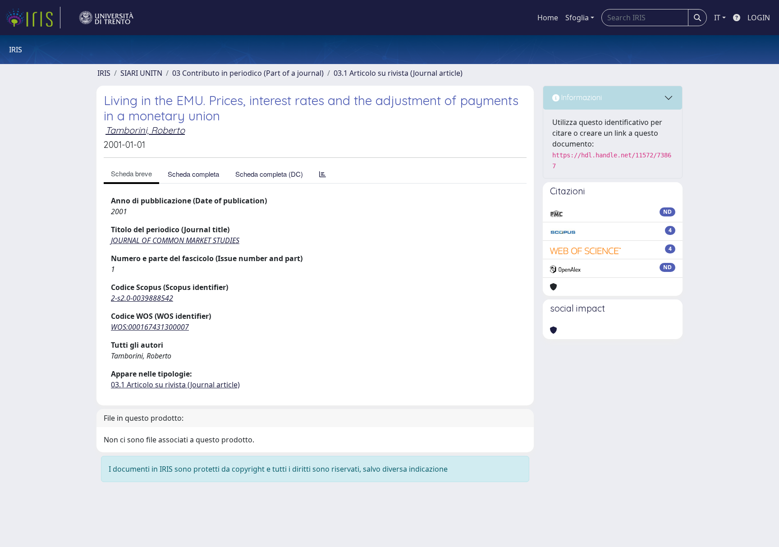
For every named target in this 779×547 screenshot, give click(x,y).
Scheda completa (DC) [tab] (269, 174)
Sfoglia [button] (577, 18)
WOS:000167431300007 (150, 327)
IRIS (103, 73)
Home (547, 18)
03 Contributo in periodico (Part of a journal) (248, 73)
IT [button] (717, 18)
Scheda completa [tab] (193, 174)
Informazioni (580, 97)
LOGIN (758, 18)
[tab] (323, 174)
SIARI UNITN (141, 73)
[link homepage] (32, 17)
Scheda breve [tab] (131, 173)
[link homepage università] (106, 17)
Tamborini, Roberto (145, 130)
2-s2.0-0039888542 (142, 298)
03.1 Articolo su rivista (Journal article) (398, 73)
